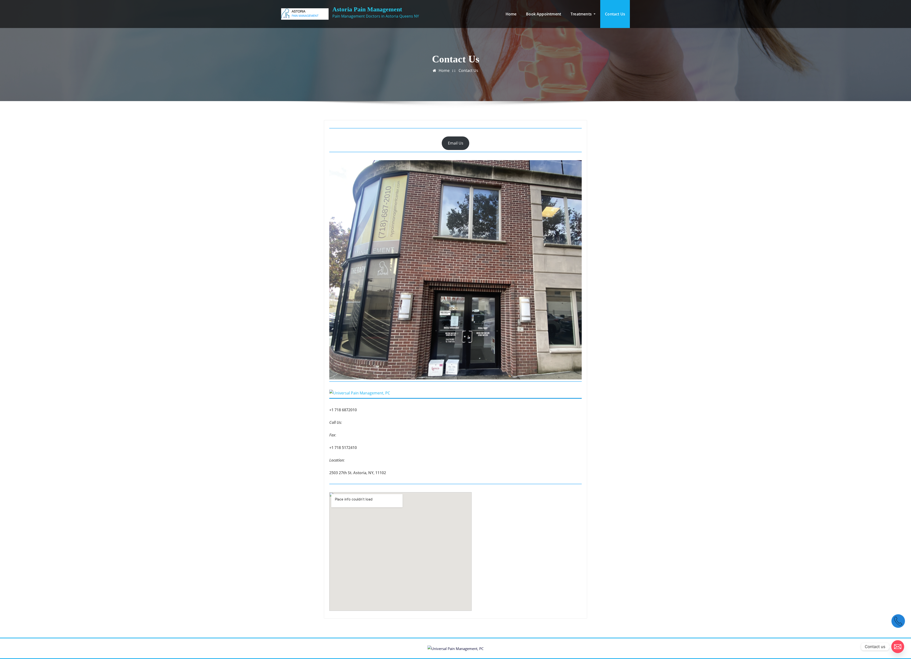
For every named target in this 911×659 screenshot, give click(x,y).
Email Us (455, 143)
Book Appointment (543, 14)
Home (511, 14)
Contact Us (615, 14)
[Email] (897, 646)
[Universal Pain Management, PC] (455, 393)
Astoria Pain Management (367, 9)
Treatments (582, 14)
